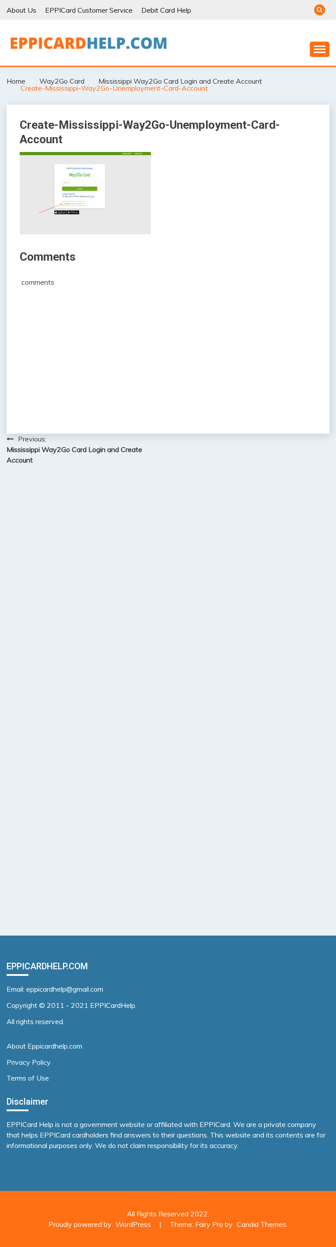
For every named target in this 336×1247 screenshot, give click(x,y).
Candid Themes (261, 1224)
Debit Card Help (166, 10)
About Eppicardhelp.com (44, 1046)
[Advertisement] (168, 352)
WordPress (133, 1224)
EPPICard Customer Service (89, 10)
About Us (21, 10)
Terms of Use (28, 1078)
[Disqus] (168, 585)
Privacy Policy (29, 1062)
